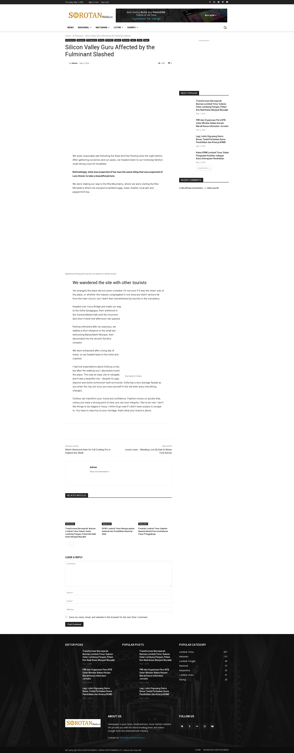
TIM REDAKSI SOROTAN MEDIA (216, 750)
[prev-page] (67, 544)
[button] (225, 27)
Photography (91, 40)
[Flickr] (197, 726)
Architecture (78, 35)
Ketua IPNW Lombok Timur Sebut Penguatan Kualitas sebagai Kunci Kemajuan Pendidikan (212, 155)
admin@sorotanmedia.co (132, 737)
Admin (75, 63)
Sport (133, 40)
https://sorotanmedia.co (99, 471)
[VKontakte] (212, 726)
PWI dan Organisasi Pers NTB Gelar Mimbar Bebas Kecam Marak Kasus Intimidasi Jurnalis (212, 123)
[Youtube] (227, 2)
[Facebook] (210, 2)
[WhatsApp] (108, 71)
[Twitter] (218, 2)
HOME (198, 750)
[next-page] (72, 544)
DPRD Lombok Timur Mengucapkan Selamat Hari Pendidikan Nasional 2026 (118, 531)
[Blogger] (182, 726)
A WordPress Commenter (191, 188)
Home (68, 35)
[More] (115, 71)
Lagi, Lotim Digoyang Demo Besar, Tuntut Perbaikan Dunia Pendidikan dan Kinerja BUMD (211, 139)
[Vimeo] (222, 2)
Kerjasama (81, 40)
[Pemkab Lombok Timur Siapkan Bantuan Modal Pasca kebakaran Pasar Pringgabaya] (155, 513)
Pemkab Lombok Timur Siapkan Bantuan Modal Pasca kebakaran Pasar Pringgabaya (153, 531)
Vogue (146, 40)
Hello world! (213, 188)
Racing (101, 40)
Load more (203, 168)
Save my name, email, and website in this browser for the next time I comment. (108, 617)
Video (139, 40)
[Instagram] (214, 2)
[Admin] (67, 63)
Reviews (126, 40)
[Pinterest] (101, 71)
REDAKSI (109, 40)
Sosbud (117, 40)
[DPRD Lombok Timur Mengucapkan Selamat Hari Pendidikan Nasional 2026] (118, 513)
